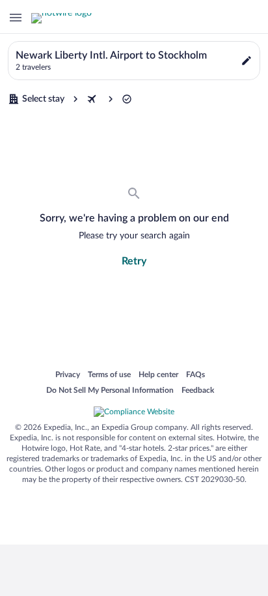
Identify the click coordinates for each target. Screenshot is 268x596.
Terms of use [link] (109, 375)
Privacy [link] (67, 375)
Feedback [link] (197, 390)
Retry (134, 261)
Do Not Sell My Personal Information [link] (110, 390)
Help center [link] (158, 375)
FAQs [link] (195, 375)
